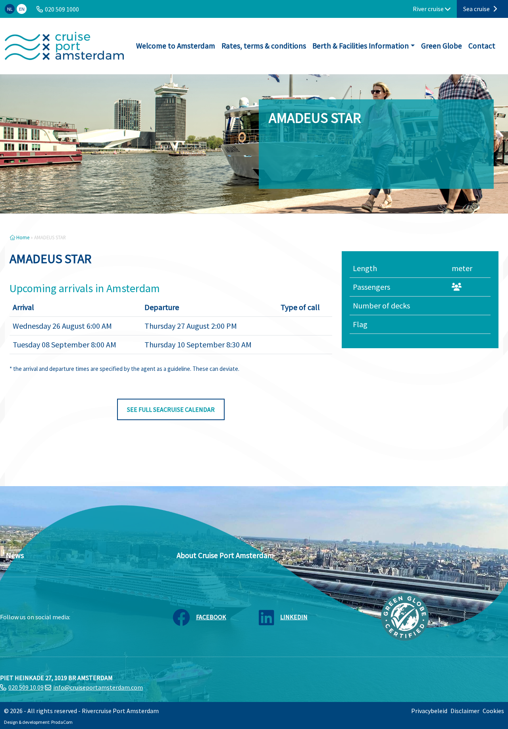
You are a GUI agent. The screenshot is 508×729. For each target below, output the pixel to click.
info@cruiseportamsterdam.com (98, 687)
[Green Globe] (405, 616)
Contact (481, 45)
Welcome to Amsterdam (175, 45)
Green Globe (441, 45)
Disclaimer (464, 711)
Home (22, 237)
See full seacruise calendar (171, 409)
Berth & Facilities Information (360, 45)
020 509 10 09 (26, 687)
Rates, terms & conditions (263, 45)
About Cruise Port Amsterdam (225, 555)
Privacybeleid (429, 711)
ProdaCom (62, 722)
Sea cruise (477, 9)
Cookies (493, 711)
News (15, 555)
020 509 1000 (62, 9)
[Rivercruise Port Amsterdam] (64, 46)
